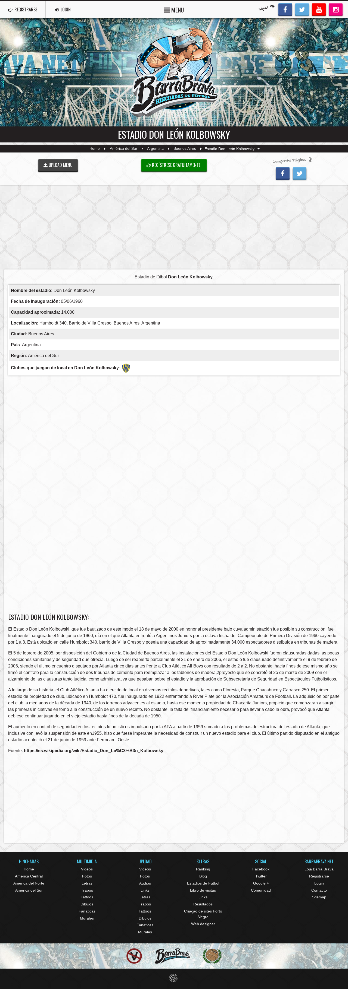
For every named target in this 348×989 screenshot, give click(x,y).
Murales (87, 918)
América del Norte (28, 883)
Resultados (203, 904)
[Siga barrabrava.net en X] (302, 9)
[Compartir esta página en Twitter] (299, 173)
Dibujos (86, 904)
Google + (261, 883)
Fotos (87, 876)
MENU (177, 9)
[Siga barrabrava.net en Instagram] (336, 9)
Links (145, 890)
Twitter (261, 876)
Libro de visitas (203, 890)
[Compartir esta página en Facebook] (283, 173)
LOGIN (65, 9)
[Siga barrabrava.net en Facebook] (285, 9)
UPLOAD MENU (60, 165)
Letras (87, 883)
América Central (29, 876)
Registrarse (319, 876)
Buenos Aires (184, 149)
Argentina (155, 149)
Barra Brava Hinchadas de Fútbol (174, 72)
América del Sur (123, 149)
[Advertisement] (174, 227)
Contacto (319, 890)
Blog (203, 876)
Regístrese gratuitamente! (176, 165)
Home (94, 149)
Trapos (87, 890)
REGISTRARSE (25, 9)
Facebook (260, 869)
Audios (145, 883)
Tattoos (87, 897)
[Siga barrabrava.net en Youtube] (319, 9)
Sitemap (319, 897)
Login (319, 883)
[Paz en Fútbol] (134, 956)
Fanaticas (87, 911)
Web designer (203, 924)
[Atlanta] (126, 367)
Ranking (203, 869)
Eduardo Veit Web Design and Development (174, 978)
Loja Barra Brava (319, 869)
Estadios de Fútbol (203, 883)
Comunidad (261, 890)
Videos (87, 869)
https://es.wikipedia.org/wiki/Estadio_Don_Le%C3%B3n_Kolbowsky (93, 750)
